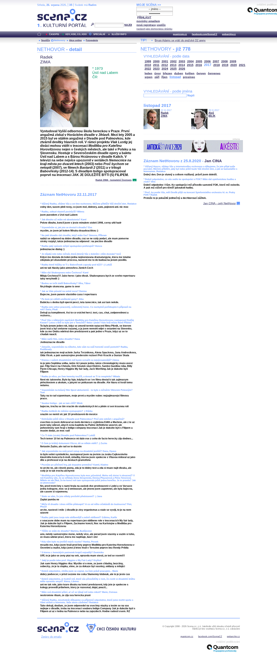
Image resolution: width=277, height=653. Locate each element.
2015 (190, 65)
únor (157, 73)
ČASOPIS (54, 34)
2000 (156, 61)
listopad (175, 77)
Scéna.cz (44, 10)
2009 (233, 61)
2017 (207, 65)
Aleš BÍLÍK (211, 114)
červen (201, 73)
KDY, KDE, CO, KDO (76, 34)
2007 (216, 61)
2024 (165, 68)
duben (178, 73)
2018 (216, 65)
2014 (181, 65)
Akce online (75, 40)
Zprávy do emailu (51, 636)
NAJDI (128, 25)
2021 (242, 65)
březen (167, 73)
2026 (182, 68)
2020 (233, 65)
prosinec (189, 77)
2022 (148, 68)
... (134, 180)
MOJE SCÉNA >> (148, 4)
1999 (148, 61)
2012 (164, 65)
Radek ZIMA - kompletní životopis (114, 180)
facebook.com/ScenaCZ (204, 34)
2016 (198, 65)
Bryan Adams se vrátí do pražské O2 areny (180, 40)
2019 (225, 65)
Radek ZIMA (165, 114)
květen (189, 73)
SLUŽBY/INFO (119, 34)
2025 (173, 68)
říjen (164, 77)
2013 (173, 65)
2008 (224, 61)
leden (148, 73)
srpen (148, 77)
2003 (182, 61)
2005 (199, 61)
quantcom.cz (180, 34)
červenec (214, 73)
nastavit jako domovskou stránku (154, 29)
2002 (173, 61)
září (157, 77)
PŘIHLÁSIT (144, 17)
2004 (190, 61)
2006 (207, 61)
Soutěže (45, 40)
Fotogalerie (92, 40)
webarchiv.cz (229, 34)
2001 (165, 61)
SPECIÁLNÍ (99, 34)
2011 (156, 65)
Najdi (190, 95)
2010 (148, 65)
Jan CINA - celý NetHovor (219, 203)
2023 (156, 68)
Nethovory (59, 40)
